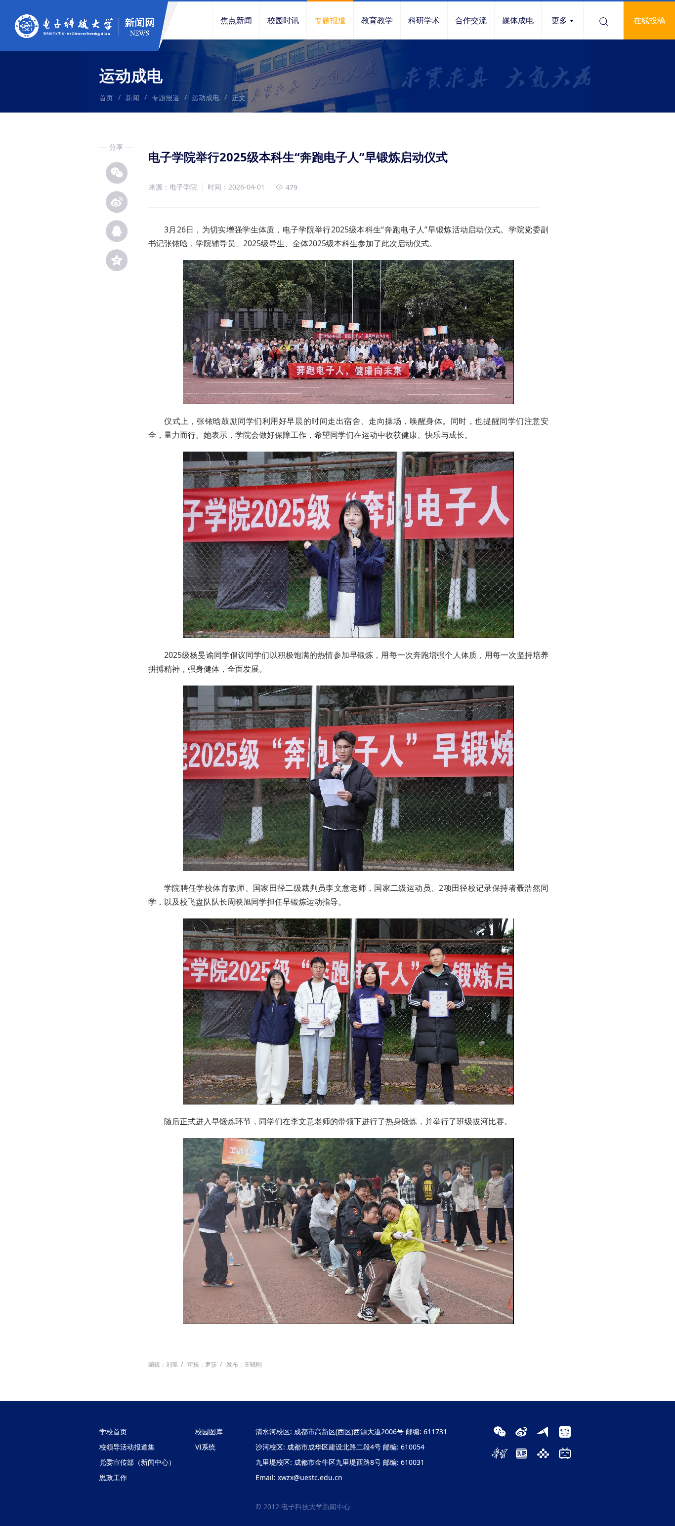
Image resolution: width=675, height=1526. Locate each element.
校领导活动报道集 (127, 1446)
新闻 (132, 97)
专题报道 (330, 20)
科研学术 (424, 20)
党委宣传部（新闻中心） (137, 1462)
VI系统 (205, 1446)
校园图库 (209, 1431)
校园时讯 (283, 20)
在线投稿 (649, 20)
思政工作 (113, 1477)
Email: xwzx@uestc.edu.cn (298, 1477)
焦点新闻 (236, 20)
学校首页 (113, 1431)
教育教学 (377, 20)
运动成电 (205, 97)
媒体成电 (518, 20)
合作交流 (471, 20)
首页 (106, 97)
